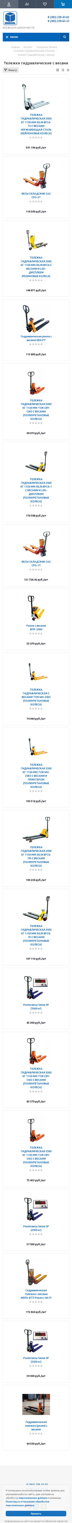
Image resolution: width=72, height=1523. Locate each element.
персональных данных (33, 1498)
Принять (36, 1513)
